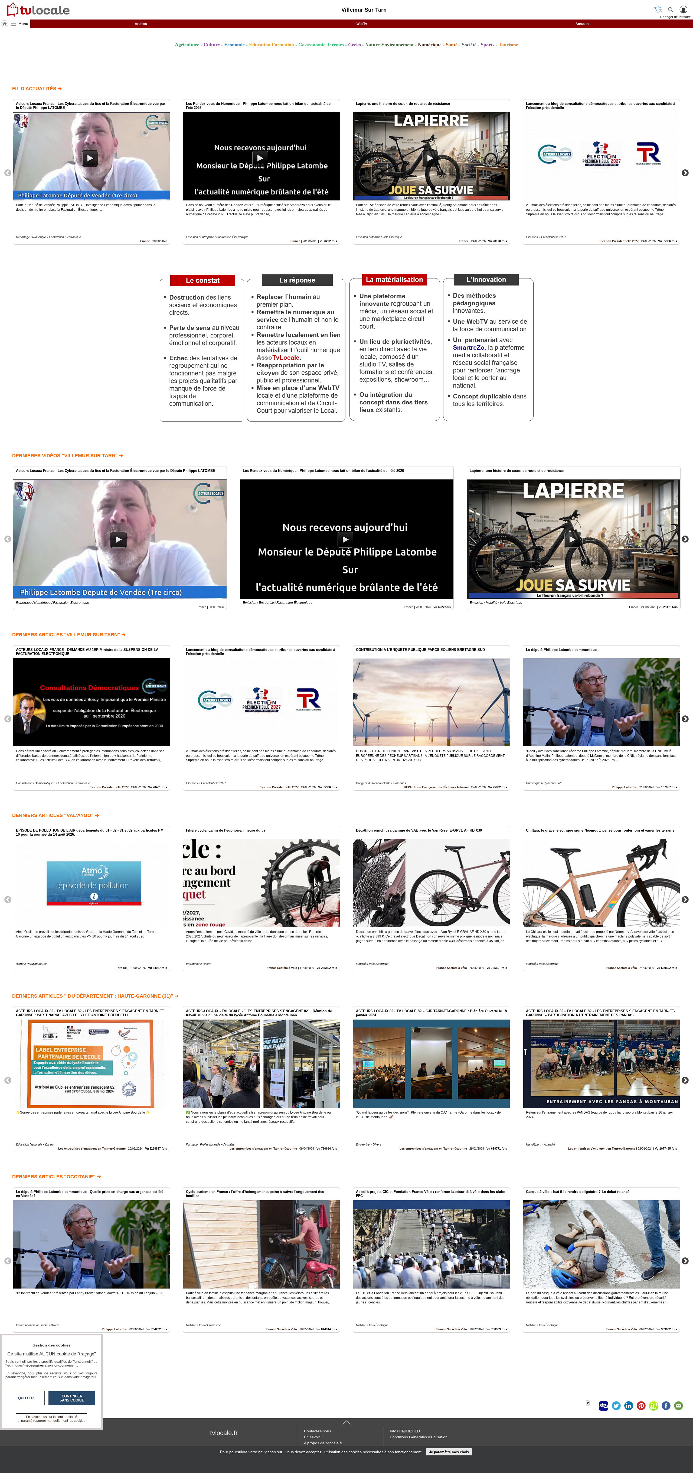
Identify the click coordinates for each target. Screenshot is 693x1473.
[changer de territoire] (658, 9)
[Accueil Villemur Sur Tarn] (4, 24)
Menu (23, 23)
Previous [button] (8, 172)
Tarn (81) (122, 967)
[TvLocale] (37, 9)
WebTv (362, 24)
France (145, 241)
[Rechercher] (670, 9)
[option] (91, 172)
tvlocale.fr (224, 1432)
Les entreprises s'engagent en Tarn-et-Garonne (92, 1148)
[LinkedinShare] (628, 1405)
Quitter (26, 1398)
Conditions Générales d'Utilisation (418, 1437)
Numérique (430, 44)
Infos (405, 1431)
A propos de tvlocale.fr (323, 1443)
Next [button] (685, 172)
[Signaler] (591, 1405)
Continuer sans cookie (72, 1398)
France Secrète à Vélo (282, 967)
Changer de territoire (675, 17)
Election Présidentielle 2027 (619, 241)
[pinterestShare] (641, 1405)
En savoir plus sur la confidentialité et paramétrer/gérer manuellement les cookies (51, 1419)
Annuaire (583, 24)
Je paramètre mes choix (449, 1452)
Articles (141, 24)
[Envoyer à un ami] (678, 1405)
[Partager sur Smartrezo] (603, 1405)
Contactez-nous (317, 1431)
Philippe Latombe (624, 787)
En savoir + (313, 1437)
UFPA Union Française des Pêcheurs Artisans (436, 787)
